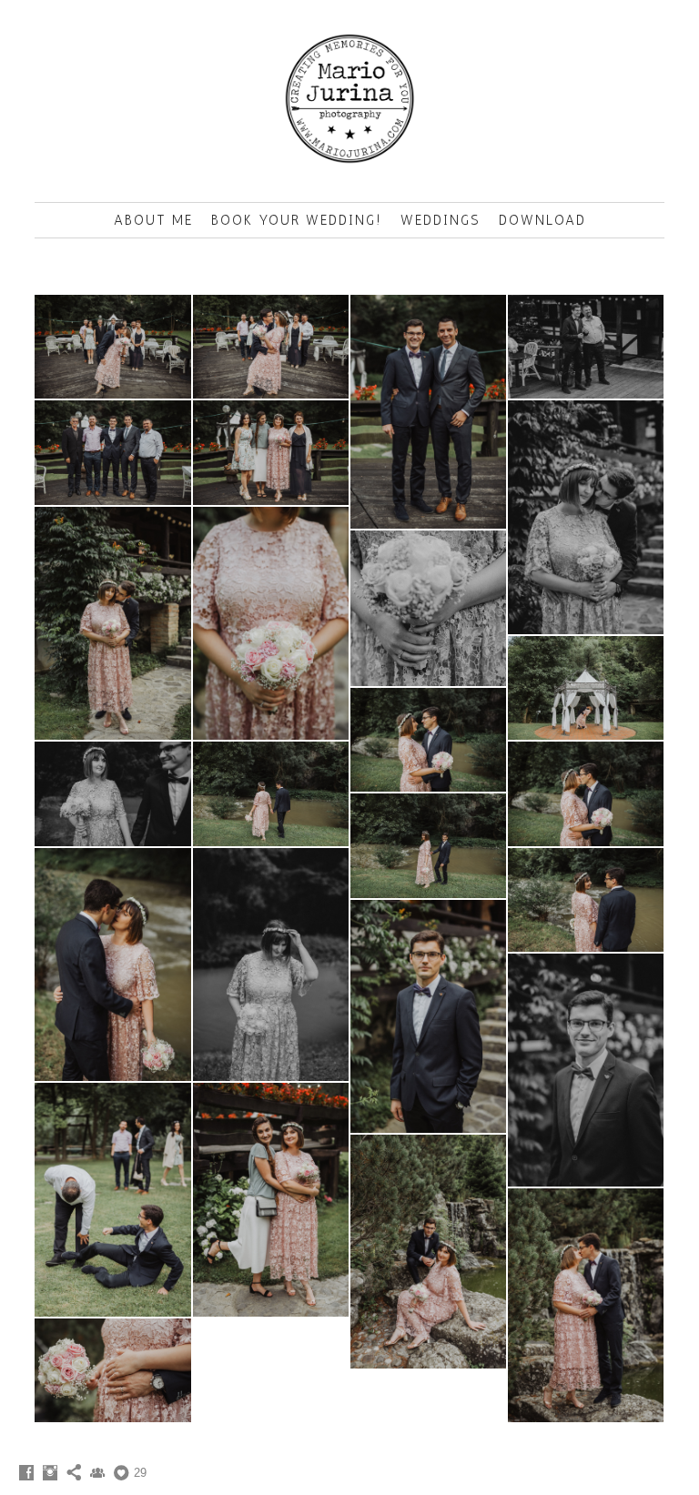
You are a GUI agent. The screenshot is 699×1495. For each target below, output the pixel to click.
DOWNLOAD (542, 220)
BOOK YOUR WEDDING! (296, 220)
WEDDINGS (440, 220)
